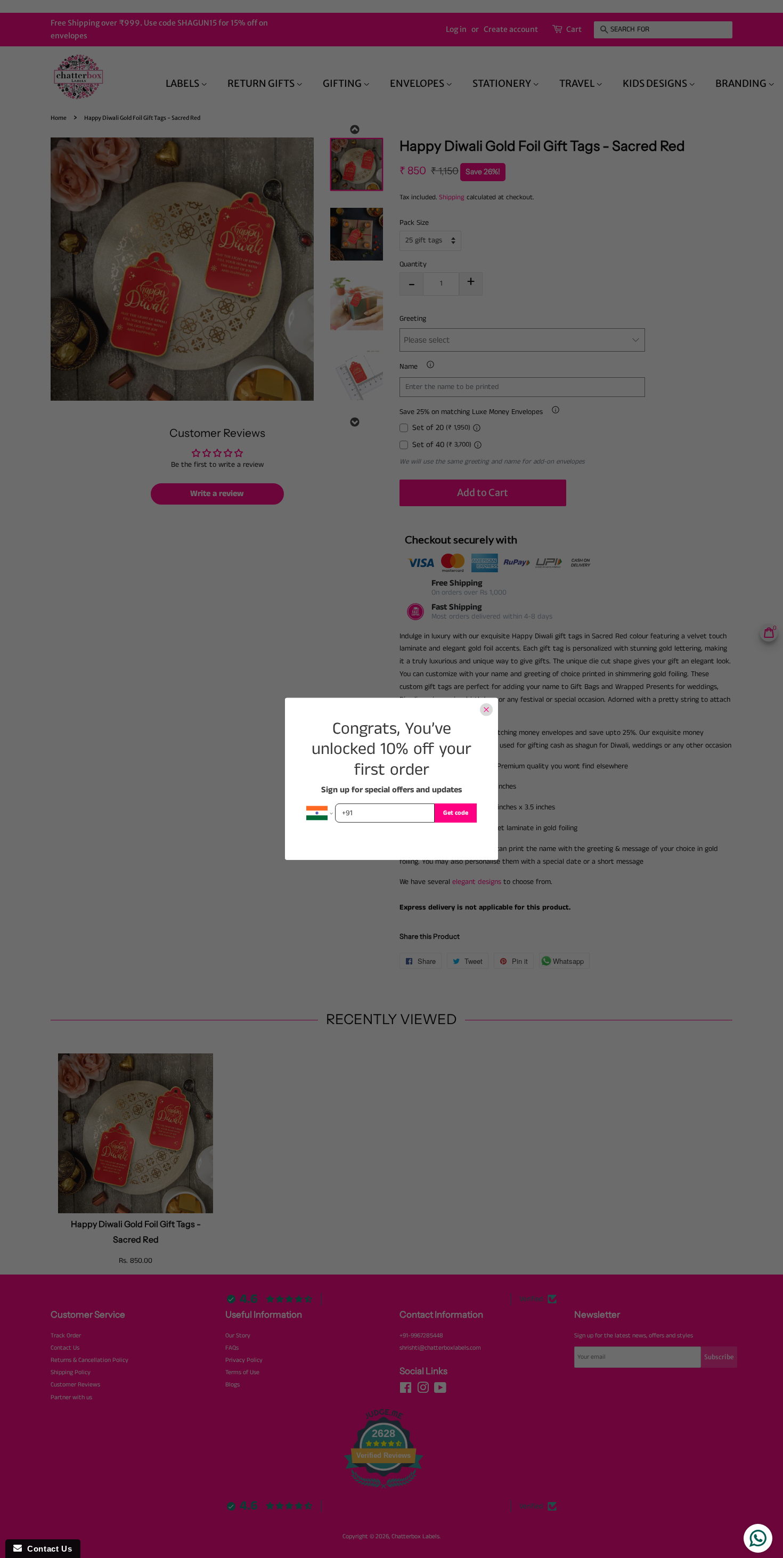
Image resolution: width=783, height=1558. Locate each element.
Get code (455, 812)
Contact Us (47, 1548)
